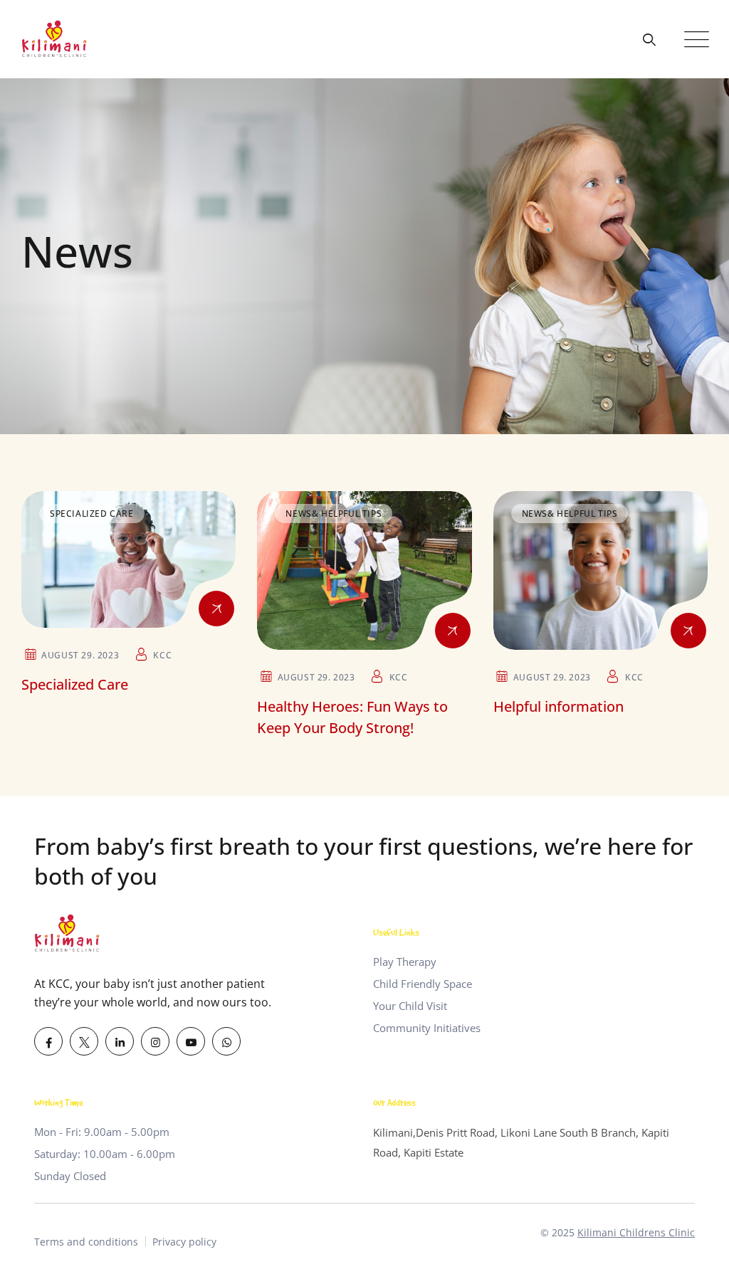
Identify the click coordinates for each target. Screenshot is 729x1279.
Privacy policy (184, 1241)
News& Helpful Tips (333, 513)
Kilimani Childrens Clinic (636, 1232)
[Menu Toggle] (693, 39)
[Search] (649, 39)
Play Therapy (404, 961)
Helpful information (558, 706)
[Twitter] (84, 1041)
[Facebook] (48, 1041)
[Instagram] (155, 1041)
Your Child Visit (410, 1006)
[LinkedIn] (119, 1041)
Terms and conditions (86, 1241)
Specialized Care (92, 513)
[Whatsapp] (226, 1041)
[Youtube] (191, 1041)
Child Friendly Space (422, 984)
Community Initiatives (427, 1028)
